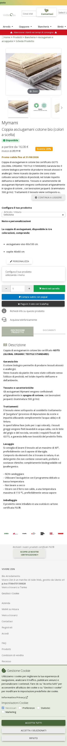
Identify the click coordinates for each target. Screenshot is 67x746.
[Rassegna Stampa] (6, 533)
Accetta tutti (33, 722)
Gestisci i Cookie (10, 593)
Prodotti (17, 37)
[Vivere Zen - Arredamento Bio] (9, 14)
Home (7, 37)
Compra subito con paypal (34, 297)
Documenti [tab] (49, 330)
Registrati (7, 627)
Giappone (24, 26)
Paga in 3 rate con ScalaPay (34, 304)
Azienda (6, 603)
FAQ (4, 643)
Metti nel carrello (51, 288)
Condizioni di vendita (13, 655)
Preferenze (28, 707)
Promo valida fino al (20, 157)
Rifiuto (33, 738)
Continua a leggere (50, 197)
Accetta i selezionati (33, 730)
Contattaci (7, 621)
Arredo (7, 26)
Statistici (45, 707)
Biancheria (44, 26)
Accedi (5, 633)
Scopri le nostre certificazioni (29, 553)
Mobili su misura (10, 609)
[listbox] (33, 214)
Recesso (6, 661)
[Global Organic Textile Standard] (40, 107)
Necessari (10, 707)
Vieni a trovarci (9, 615)
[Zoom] (33, 71)
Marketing (10, 712)
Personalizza (20, 261)
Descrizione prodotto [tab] (18, 331)
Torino (23, 587)
